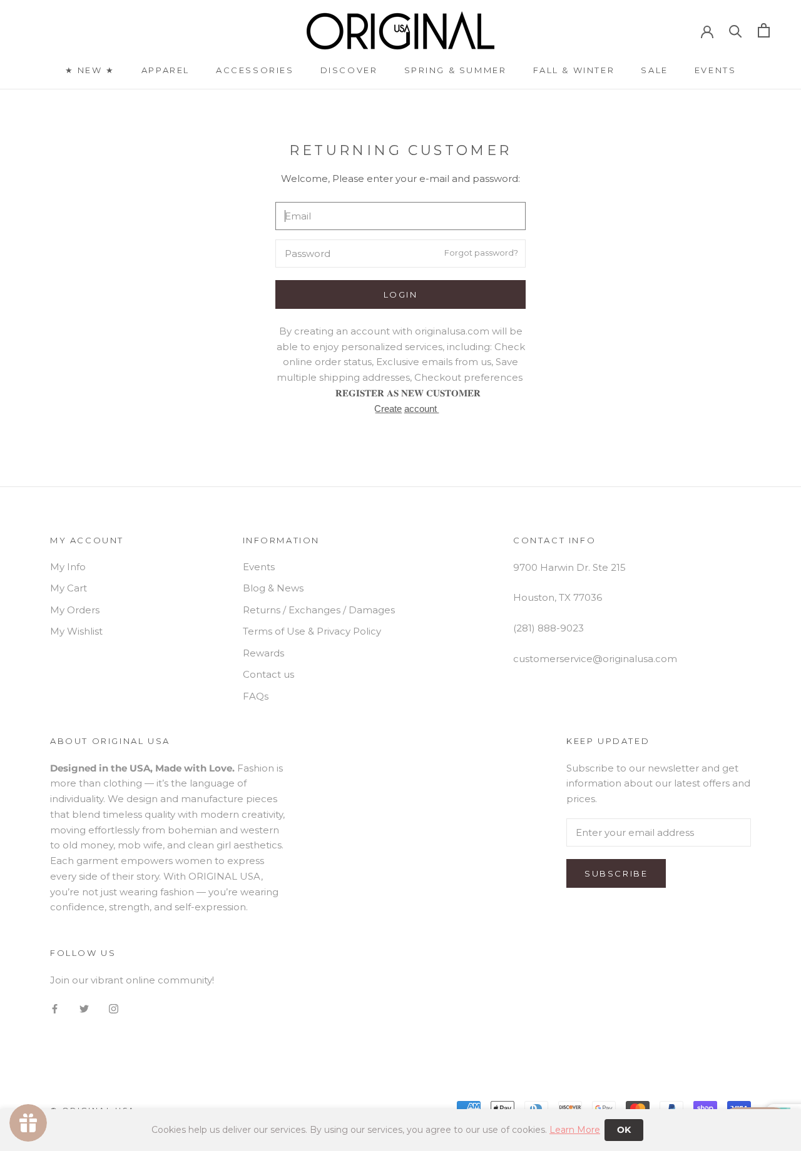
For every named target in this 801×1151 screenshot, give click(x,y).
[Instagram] (113, 1008)
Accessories (255, 70)
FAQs (255, 696)
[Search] (735, 30)
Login (401, 294)
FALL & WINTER (574, 70)
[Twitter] (84, 1008)
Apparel (165, 70)
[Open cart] (764, 30)
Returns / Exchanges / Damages (319, 610)
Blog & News (273, 588)
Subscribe (616, 873)
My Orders (74, 610)
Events (716, 70)
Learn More (574, 1129)
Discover (349, 70)
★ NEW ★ (90, 70)
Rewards (263, 653)
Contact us (268, 674)
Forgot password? (481, 253)
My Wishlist (76, 631)
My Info (68, 567)
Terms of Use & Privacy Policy (312, 631)
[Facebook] (54, 1008)
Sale (654, 70)
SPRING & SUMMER (455, 70)
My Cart (68, 588)
